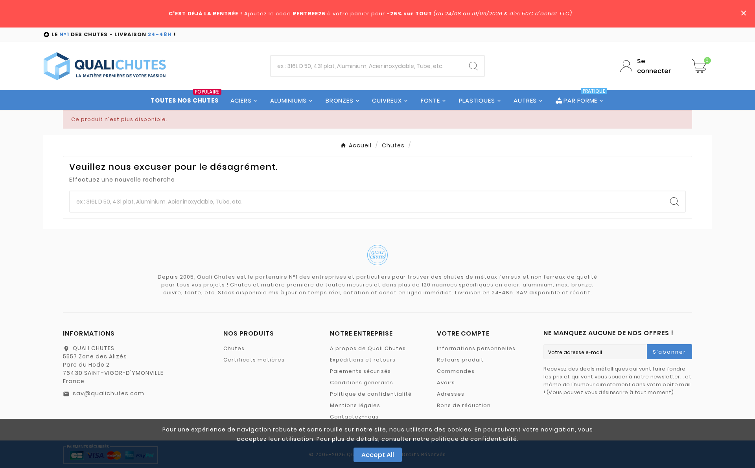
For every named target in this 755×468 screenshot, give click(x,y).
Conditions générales (361, 382)
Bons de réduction (464, 405)
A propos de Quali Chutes (368, 348)
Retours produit (460, 359)
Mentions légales (355, 405)
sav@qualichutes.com (108, 393)
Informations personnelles (476, 348)
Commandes (456, 371)
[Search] (473, 66)
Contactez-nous (354, 416)
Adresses (450, 394)
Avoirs (446, 382)
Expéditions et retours (363, 359)
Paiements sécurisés (360, 371)
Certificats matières (254, 359)
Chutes (234, 348)
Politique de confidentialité (371, 394)
